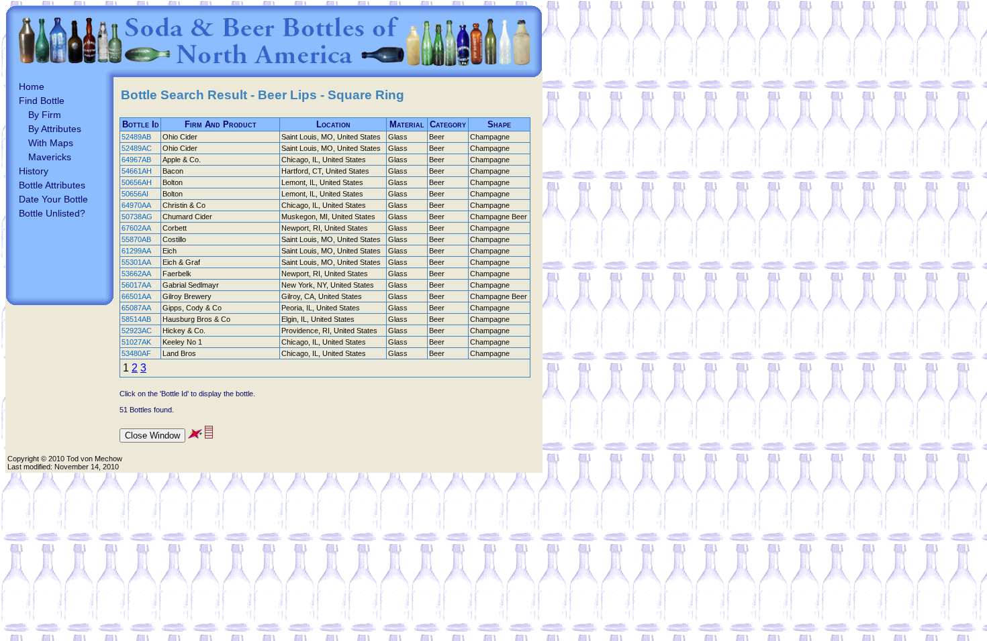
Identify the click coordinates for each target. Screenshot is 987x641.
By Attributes (54, 128)
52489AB (136, 137)
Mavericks (49, 157)
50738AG (137, 217)
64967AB (136, 160)
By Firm (44, 114)
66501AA (136, 296)
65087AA (136, 308)
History (33, 171)
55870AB (136, 239)
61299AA (136, 251)
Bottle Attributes (52, 185)
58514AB (136, 319)
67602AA (136, 228)
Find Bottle (41, 100)
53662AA (136, 274)
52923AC (137, 331)
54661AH (137, 171)
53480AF (136, 353)
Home (31, 86)
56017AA (136, 285)
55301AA (136, 262)
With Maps (50, 142)
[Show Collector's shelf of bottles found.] (209, 435)
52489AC (137, 148)
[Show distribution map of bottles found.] (195, 435)
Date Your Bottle (53, 199)
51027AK (136, 342)
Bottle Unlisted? (52, 213)
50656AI (135, 194)
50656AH (137, 182)
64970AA (136, 205)
